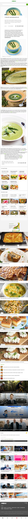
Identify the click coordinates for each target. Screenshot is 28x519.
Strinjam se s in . (7, 439)
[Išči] (27, 4)
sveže (12, 161)
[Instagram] (26, 503)
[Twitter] (17, 26)
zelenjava (7, 161)
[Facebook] (15, 26)
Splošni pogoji (6, 513)
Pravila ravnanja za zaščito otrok (12, 513)
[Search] (2, 517)
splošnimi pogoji (6, 439)
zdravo (10, 161)
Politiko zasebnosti (11, 439)
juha (2, 161)
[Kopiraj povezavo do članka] (22, 26)
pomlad (4, 161)
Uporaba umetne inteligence (20, 513)
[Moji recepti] (17, 517)
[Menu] (25, 518)
